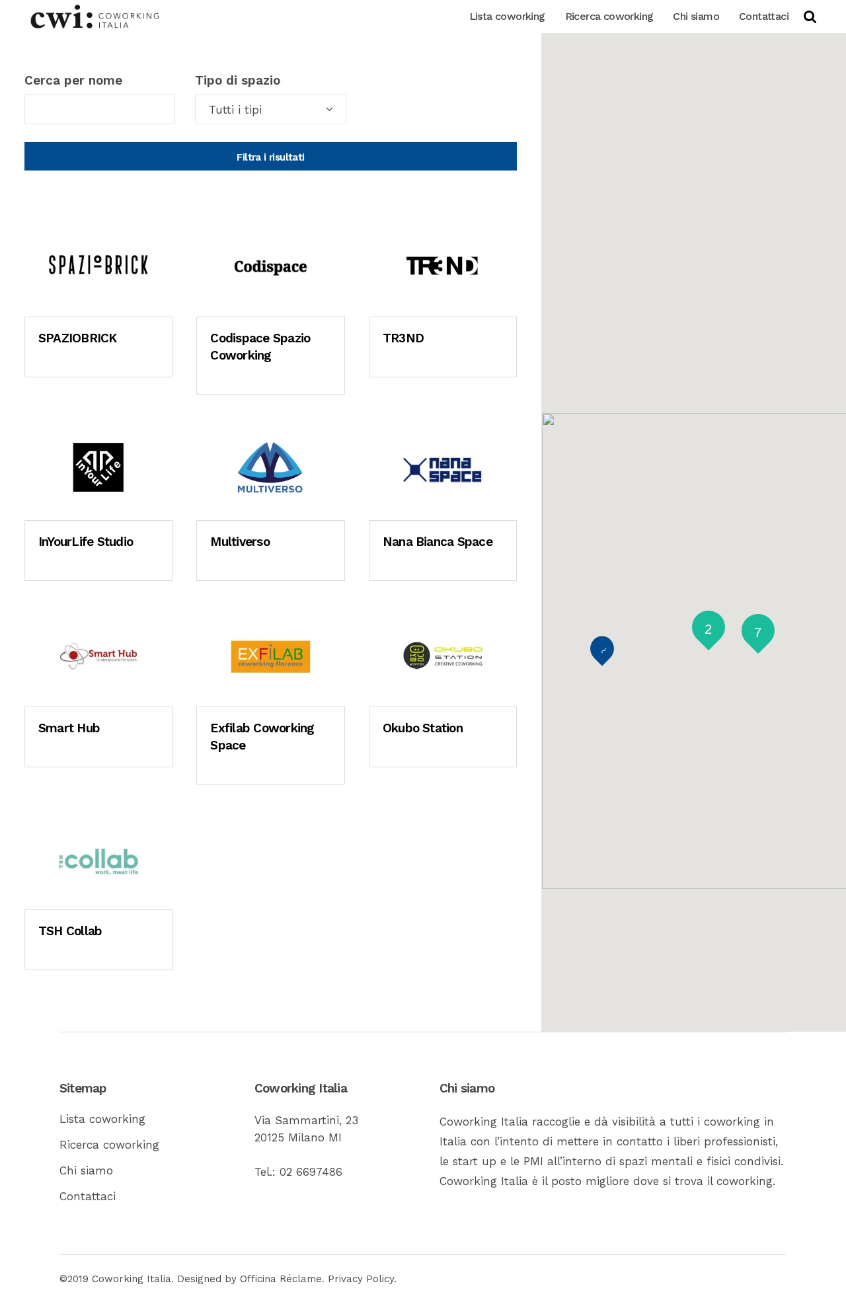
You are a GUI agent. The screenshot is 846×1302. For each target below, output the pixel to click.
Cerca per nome (73, 80)
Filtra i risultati (270, 157)
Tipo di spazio (237, 80)
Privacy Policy (361, 1279)
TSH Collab (70, 930)
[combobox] (270, 109)
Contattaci (87, 1196)
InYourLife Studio (85, 541)
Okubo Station (423, 728)
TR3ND (403, 338)
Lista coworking (102, 1119)
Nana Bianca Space (437, 541)
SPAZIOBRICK (77, 338)
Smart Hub (69, 728)
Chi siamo (86, 1170)
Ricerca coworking (109, 1144)
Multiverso (239, 541)
